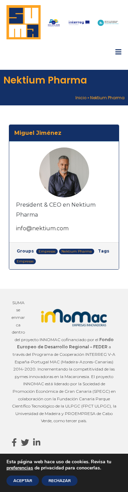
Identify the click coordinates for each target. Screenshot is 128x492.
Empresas (47, 251)
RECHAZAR (59, 480)
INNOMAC (50, 339)
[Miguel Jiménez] (64, 172)
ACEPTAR (22, 480)
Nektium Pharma (76, 251)
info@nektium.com (42, 228)
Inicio (80, 98)
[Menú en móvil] (118, 52)
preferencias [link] (19, 468)
